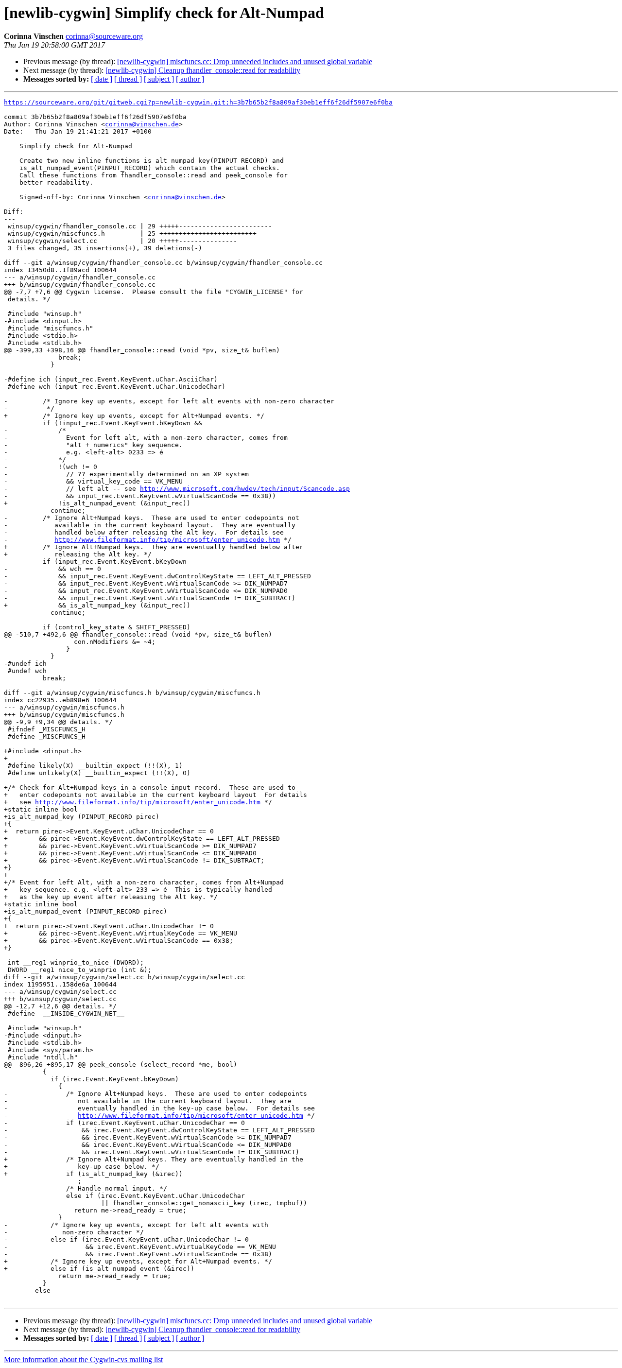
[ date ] (101, 79)
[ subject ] (159, 79)
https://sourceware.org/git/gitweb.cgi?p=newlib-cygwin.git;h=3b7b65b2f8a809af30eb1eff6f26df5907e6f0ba (198, 102)
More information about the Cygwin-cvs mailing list (83, 1359)
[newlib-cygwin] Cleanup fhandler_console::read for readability (202, 70)
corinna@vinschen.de (142, 124)
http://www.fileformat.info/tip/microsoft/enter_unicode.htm (167, 539)
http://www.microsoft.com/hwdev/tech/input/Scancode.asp (245, 488)
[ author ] (190, 79)
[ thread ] (128, 79)
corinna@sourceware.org (104, 36)
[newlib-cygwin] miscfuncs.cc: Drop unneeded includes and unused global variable (244, 61)
